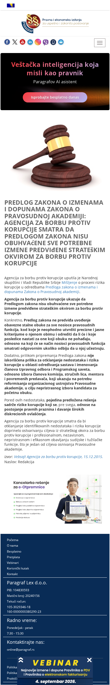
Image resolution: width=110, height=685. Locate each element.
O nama (12, 545)
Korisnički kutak (18, 568)
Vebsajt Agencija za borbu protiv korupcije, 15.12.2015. (58, 456)
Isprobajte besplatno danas (55, 97)
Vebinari (13, 563)
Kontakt (12, 574)
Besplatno (14, 551)
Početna (12, 540)
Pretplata (13, 557)
